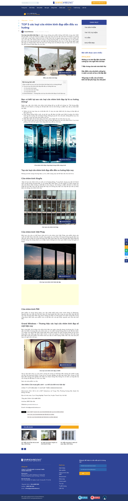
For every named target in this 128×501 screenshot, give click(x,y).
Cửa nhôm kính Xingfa (31, 88)
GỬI (83, 473)
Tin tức (69, 8)
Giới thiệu (32, 8)
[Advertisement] (50, 294)
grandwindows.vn (32, 404)
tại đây (35, 381)
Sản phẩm (39, 8)
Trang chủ (24, 8)
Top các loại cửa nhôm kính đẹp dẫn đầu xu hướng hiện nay (39, 86)
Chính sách (62, 8)
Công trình (54, 8)
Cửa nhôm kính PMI (31, 91)
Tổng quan (24, 20)
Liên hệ (84, 8)
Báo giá (47, 8)
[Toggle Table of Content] (63, 82)
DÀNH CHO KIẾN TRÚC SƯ (99, 2)
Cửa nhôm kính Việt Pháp (32, 90)
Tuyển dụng (77, 8)
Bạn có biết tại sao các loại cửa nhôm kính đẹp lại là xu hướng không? (42, 84)
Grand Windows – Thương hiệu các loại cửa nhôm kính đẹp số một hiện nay (44, 93)
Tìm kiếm (37, 3)
